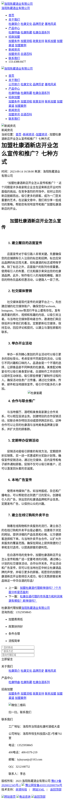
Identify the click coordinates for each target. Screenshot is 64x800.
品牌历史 (38, 23)
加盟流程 (26, 41)
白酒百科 (26, 53)
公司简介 (14, 84)
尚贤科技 (21, 789)
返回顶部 (56, 789)
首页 (11, 15)
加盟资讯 (14, 53)
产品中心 (14, 28)
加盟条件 (14, 41)
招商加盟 (14, 36)
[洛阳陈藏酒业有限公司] (17, 68)
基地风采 (50, 23)
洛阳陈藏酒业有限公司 (35, 607)
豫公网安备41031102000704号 (43, 785)
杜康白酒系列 (41, 32)
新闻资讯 (14, 49)
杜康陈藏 (26, 32)
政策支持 (38, 41)
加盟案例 (20, 45)
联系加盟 (50, 41)
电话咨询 (25, 796)
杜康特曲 (14, 32)
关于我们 (14, 19)
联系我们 (14, 58)
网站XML (39, 789)
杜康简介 (14, 23)
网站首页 (10, 796)
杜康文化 (26, 23)
